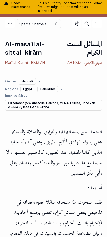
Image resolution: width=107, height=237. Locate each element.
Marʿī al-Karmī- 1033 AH (25, 62)
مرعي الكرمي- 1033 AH (84, 62)
